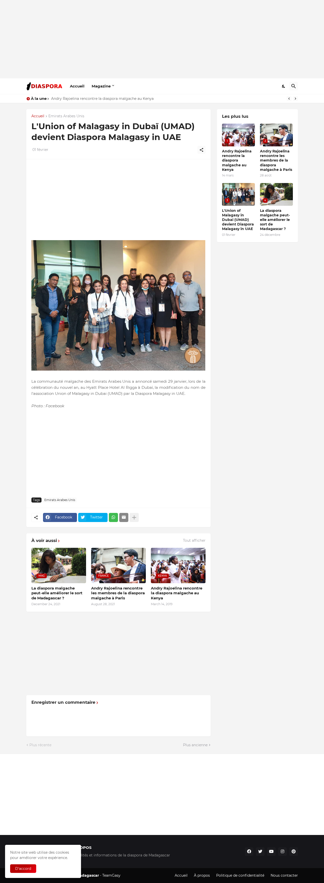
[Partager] (201, 150)
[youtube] (271, 851)
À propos (202, 875)
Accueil (77, 86)
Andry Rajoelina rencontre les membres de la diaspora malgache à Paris (115, 98)
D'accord (23, 868)
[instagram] (282, 851)
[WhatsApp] (113, 517)
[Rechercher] (293, 86)
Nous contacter (284, 875)
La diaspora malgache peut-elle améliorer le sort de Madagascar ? (57, 593)
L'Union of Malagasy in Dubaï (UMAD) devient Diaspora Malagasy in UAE (238, 219)
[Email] (123, 517)
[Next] (295, 98)
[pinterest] (293, 851)
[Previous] (289, 98)
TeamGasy (111, 875)
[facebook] (249, 851)
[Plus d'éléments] (134, 517)
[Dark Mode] (283, 86)
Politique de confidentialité (240, 875)
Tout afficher (194, 540)
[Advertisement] (162, 39)
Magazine (101, 86)
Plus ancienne (195, 745)
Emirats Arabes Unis (66, 116)
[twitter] (260, 851)
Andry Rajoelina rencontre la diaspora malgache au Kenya (176, 593)
